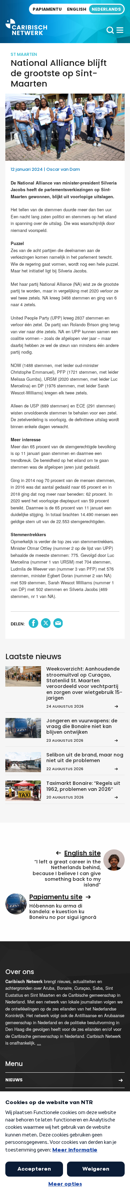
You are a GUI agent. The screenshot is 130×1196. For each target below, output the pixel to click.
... (39, 1043)
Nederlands (106, 9)
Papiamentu (47, 9)
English (76, 9)
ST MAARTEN (24, 54)
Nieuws (14, 1080)
